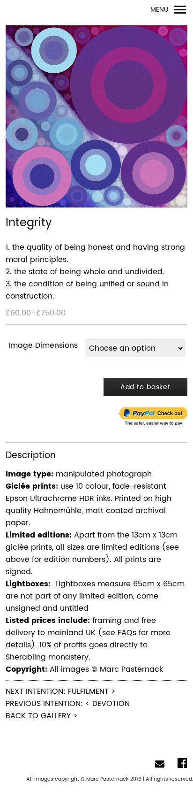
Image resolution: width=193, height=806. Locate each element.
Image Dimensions (43, 345)
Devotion (111, 704)
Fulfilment (88, 691)
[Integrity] (96, 116)
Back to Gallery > (42, 716)
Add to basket (145, 387)
